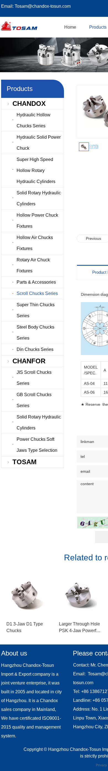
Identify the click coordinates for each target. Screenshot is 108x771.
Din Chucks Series (35, 349)
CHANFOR (28, 361)
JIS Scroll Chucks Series (34, 378)
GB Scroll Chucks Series (34, 400)
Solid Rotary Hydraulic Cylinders (39, 198)
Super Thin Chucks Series (36, 310)
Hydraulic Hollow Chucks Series (33, 120)
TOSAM (24, 462)
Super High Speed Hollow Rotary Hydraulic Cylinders (36, 170)
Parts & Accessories (36, 282)
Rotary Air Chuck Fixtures (33, 265)
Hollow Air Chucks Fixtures (35, 243)
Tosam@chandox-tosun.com (43, 6)
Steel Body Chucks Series (35, 332)
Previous (93, 238)
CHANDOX (29, 103)
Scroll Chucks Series (37, 293)
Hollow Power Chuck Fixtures (37, 221)
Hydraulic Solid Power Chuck (39, 143)
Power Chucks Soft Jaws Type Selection (37, 445)
